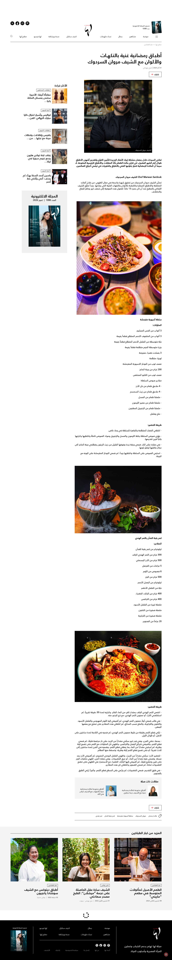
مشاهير (132, 36)
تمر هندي (99, 816)
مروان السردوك (140, 816)
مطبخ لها (23, 36)
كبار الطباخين (148, 44)
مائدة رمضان (152, 816)
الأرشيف (47, 950)
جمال (120, 36)
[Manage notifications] (166, 954)
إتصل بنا (86, 950)
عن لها (97, 950)
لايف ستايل (71, 36)
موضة (145, 36)
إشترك (57, 950)
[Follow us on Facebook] (100, 945)
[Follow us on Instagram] (22, 23)
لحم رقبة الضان (110, 816)
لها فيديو (37, 36)
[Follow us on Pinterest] (27, 23)
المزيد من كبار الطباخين (147, 832)
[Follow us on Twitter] (12, 23)
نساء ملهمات (105, 36)
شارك (156, 74)
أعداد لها (107, 950)
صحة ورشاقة (53, 36)
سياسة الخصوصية (71, 950)
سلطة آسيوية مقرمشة (125, 816)
